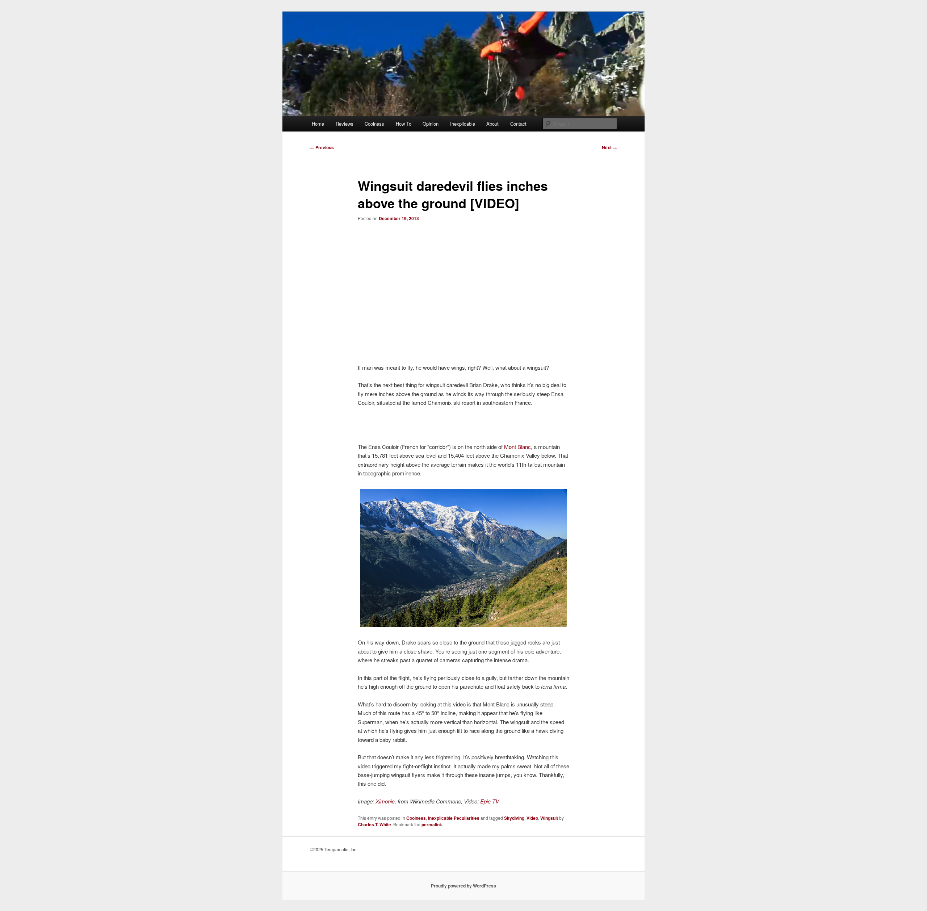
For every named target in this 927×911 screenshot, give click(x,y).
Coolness (374, 123)
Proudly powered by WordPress (463, 885)
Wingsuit (549, 818)
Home (318, 123)
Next (609, 147)
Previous (322, 147)
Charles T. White (374, 824)
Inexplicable (462, 123)
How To (403, 123)
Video (532, 818)
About (492, 123)
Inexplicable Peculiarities (453, 818)
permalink (431, 824)
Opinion (431, 123)
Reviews (344, 123)
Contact (518, 123)
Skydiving (514, 818)
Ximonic (385, 801)
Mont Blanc (517, 446)
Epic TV (489, 801)
